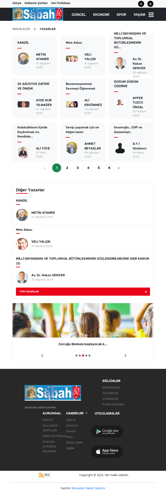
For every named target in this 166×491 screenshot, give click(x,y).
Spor (121, 15)
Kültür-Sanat (74, 442)
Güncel (79, 15)
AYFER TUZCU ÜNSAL (138, 103)
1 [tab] (77, 355)
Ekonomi (101, 15)
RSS (47, 475)
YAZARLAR (47, 29)
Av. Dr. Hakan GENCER (139, 64)
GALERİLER (110, 393)
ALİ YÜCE (43, 148)
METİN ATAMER (42, 57)
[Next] (124, 354)
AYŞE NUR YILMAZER (44, 103)
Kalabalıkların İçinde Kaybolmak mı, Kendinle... (32, 132)
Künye (17, 3)
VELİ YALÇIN (90, 57)
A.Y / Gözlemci (139, 146)
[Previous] (41, 354)
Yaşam (139, 15)
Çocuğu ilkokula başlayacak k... (83, 344)
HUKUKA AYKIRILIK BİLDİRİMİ (49, 446)
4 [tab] (86, 355)
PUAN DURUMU (113, 404)
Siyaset (71, 431)
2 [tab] (80, 355)
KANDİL (23, 42)
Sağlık (70, 448)
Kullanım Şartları (36, 3)
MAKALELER (21, 29)
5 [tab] (89, 355)
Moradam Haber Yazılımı (88, 488)
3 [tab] (83, 355)
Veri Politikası (60, 3)
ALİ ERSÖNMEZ (93, 103)
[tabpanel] (83, 332)
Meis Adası (74, 42)
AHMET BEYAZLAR (92, 146)
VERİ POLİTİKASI (54, 436)
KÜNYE (48, 420)
